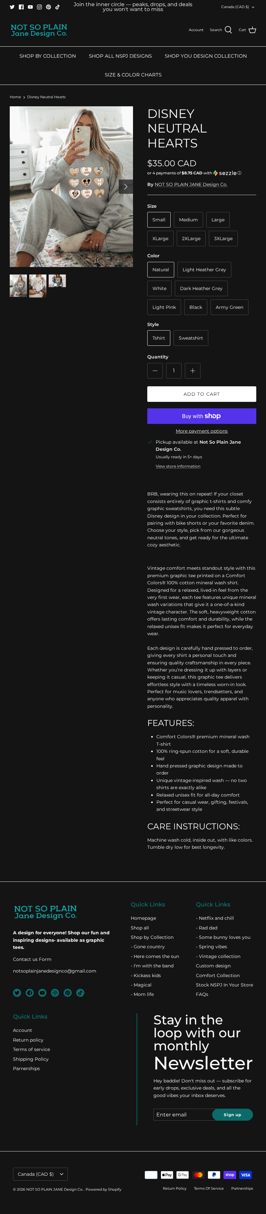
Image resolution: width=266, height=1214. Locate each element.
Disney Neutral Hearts (46, 97)
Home (15, 97)
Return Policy (175, 1188)
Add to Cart (202, 394)
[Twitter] (12, 7)
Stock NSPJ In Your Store (224, 985)
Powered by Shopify (103, 1189)
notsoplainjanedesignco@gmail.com (54, 971)
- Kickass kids (146, 975)
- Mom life (142, 994)
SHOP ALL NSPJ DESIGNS (120, 56)
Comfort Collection (218, 975)
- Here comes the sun (155, 956)
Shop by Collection (152, 937)
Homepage (143, 918)
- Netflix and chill (215, 918)
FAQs (202, 994)
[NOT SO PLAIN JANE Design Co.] (39, 30)
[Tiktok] (57, 7)
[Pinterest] (48, 7)
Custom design (213, 966)
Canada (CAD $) (235, 7)
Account (22, 1030)
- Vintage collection (218, 956)
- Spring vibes (211, 947)
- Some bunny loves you (223, 937)
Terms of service (31, 1049)
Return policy (28, 1040)
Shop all (140, 928)
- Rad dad (206, 928)
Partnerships (242, 1188)
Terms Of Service (209, 1188)
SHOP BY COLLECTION (47, 56)
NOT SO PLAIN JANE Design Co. (191, 184)
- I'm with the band (152, 966)
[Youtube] (30, 7)
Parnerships (26, 1068)
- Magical (141, 985)
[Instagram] (39, 7)
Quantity (157, 357)
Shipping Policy (31, 1059)
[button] (194, 173)
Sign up (232, 1114)
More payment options (202, 431)
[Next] (126, 187)
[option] (71, 186)
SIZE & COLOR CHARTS (133, 75)
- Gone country (148, 947)
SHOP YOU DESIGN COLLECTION (206, 56)
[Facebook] (21, 7)
